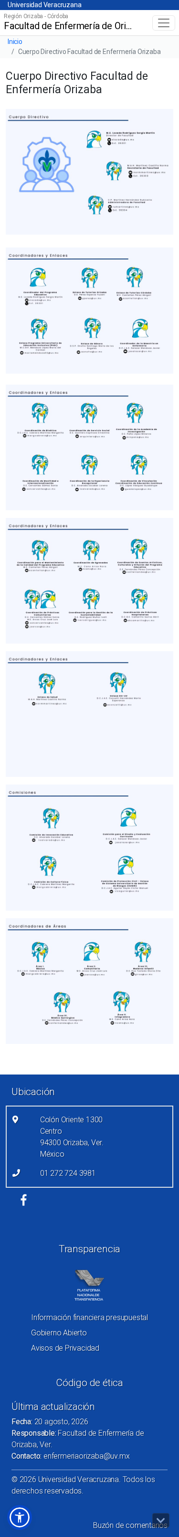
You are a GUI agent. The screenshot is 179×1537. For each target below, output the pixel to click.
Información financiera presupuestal (89, 1317)
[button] (20, 1517)
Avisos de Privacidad (65, 1348)
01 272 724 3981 (68, 1173)
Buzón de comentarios (130, 1525)
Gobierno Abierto (59, 1332)
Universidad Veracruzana (44, 5)
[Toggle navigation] (163, 23)
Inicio (15, 41)
